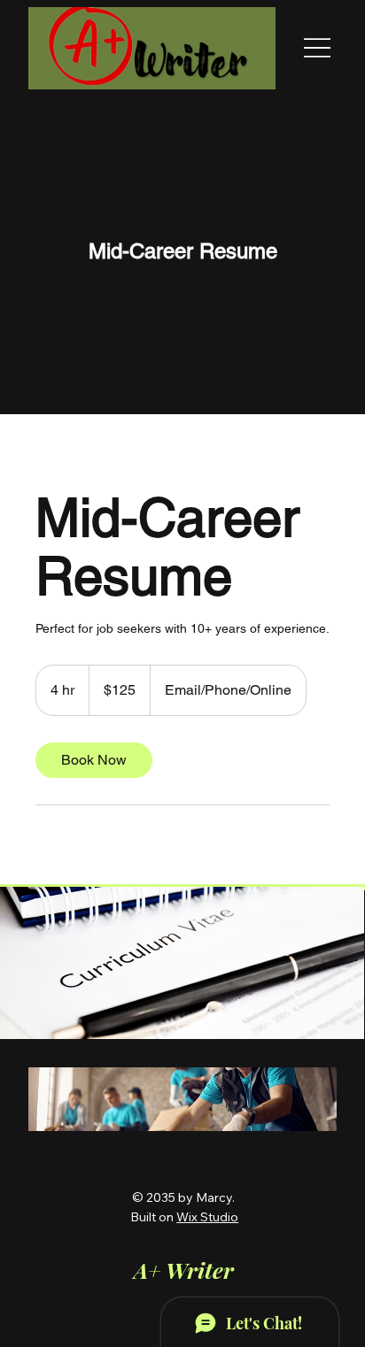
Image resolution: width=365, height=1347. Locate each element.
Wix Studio (207, 1217)
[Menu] (317, 47)
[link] (93, 760)
